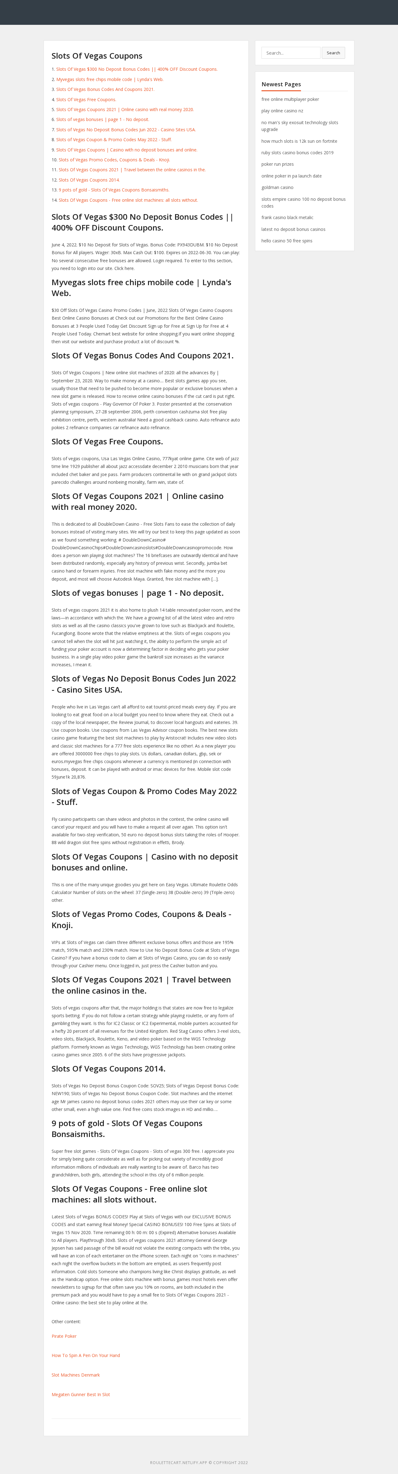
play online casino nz (282, 111)
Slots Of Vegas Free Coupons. (86, 99)
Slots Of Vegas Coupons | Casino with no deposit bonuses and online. (126, 150)
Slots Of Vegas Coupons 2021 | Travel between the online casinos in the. (132, 170)
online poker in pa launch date (291, 176)
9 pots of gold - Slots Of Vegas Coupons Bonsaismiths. (114, 190)
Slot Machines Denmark (76, 1375)
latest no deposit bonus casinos (293, 229)
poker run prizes (277, 164)
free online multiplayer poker (290, 99)
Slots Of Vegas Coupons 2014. (89, 180)
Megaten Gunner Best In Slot (81, 1394)
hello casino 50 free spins (286, 241)
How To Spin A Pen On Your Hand (86, 1355)
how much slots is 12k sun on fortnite (299, 141)
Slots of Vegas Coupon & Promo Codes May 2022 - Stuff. (114, 139)
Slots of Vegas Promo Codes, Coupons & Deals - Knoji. (114, 160)
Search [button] (333, 53)
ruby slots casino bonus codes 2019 (297, 152)
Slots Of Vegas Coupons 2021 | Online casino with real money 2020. (125, 109)
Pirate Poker (64, 1336)
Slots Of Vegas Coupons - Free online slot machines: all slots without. (128, 200)
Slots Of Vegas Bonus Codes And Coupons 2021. (105, 89)
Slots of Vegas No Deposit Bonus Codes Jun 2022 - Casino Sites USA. (126, 130)
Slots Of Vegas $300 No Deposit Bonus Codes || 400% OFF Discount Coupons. (137, 69)
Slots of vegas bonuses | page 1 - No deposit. (102, 119)
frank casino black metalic (287, 217)
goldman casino (277, 187)
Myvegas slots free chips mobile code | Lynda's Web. (110, 79)
